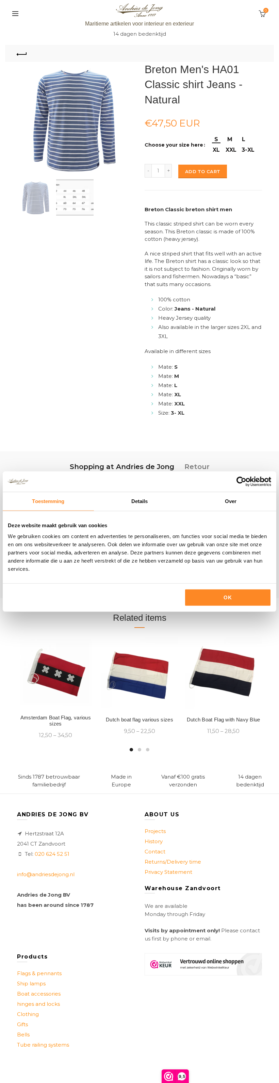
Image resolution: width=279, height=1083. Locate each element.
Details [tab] (139, 501)
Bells (23, 1034)
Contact (155, 851)
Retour (197, 467)
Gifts (22, 1024)
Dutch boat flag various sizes (139, 719)
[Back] (22, 53)
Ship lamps (31, 983)
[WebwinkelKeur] (203, 964)
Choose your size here (174, 145)
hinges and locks (38, 1004)
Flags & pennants (39, 973)
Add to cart (202, 171)
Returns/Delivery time (173, 862)
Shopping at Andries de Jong (122, 467)
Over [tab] (230, 501)
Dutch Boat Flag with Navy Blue (223, 719)
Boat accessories (39, 993)
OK (228, 597)
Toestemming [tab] (48, 501)
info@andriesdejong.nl (46, 874)
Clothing (28, 1014)
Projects (155, 831)
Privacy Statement (168, 872)
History (154, 841)
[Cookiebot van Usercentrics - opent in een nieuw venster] (241, 482)
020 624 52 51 (52, 854)
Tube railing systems (43, 1045)
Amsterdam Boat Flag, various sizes (55, 721)
